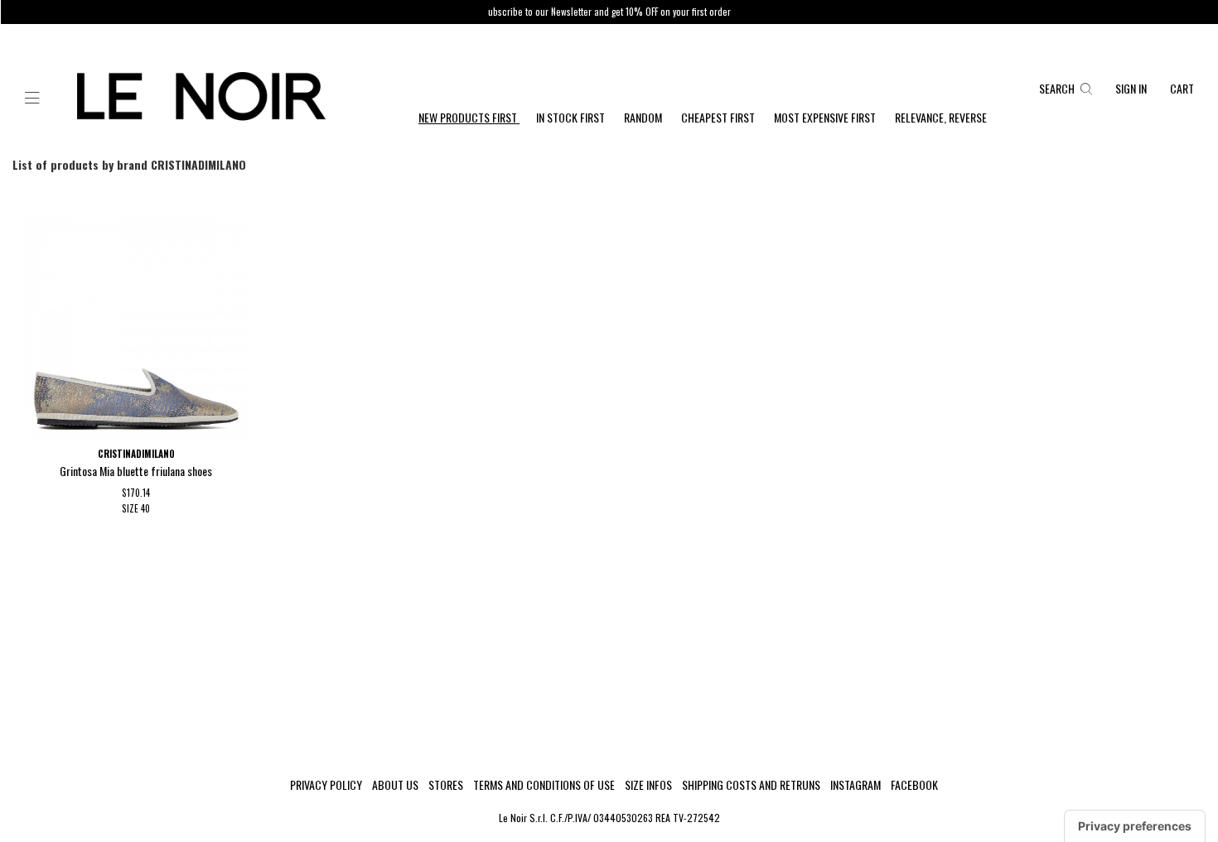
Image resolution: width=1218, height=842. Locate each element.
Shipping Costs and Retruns (751, 785)
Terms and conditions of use (544, 785)
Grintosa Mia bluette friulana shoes (136, 470)
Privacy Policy (326, 785)
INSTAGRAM (855, 785)
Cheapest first (719, 117)
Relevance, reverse (941, 117)
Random (644, 117)
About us (395, 785)
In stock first (571, 117)
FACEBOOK (914, 785)
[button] (32, 98)
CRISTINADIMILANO (136, 453)
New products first (469, 117)
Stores (445, 785)
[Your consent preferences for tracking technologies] (1135, 826)
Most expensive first (826, 117)
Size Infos (648, 785)
